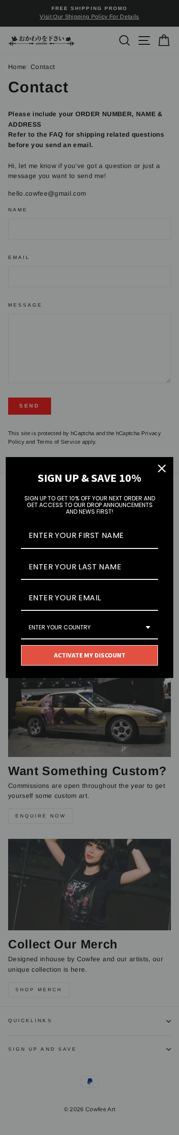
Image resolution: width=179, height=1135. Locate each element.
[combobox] (89, 628)
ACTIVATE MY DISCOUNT (90, 655)
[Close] (161, 468)
